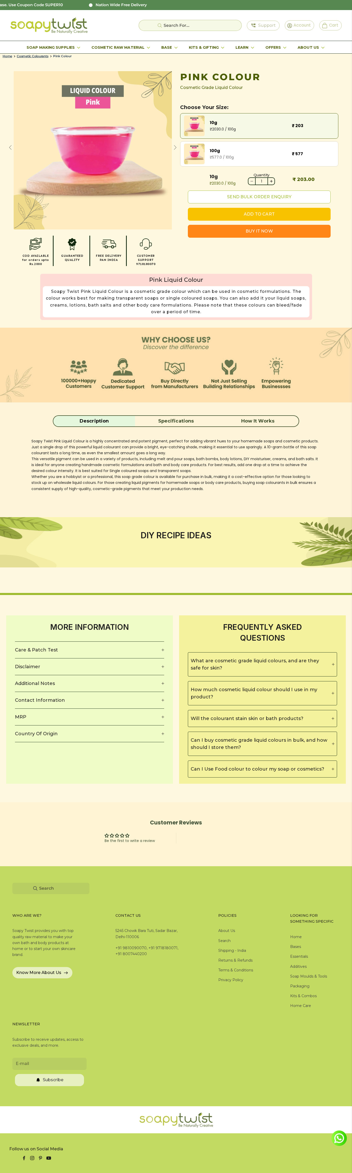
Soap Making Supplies (51, 47)
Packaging (299, 986)
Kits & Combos (303, 996)
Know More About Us (38, 972)
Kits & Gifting (204, 47)
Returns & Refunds (235, 960)
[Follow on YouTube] (48, 1158)
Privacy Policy (230, 980)
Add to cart (259, 214)
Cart (331, 25)
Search (224, 940)
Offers (273, 47)
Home (7, 56)
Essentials (299, 956)
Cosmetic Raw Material (118, 47)
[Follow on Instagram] (32, 1158)
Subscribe (53, 1079)
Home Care (300, 1005)
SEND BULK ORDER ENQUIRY (259, 196)
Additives (298, 966)
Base (166, 47)
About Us (308, 47)
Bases (295, 946)
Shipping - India (232, 950)
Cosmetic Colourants (32, 56)
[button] (94, 421)
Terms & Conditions (235, 970)
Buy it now (259, 231)
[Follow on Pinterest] (40, 1158)
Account (300, 25)
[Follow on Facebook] (24, 1158)
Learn (242, 47)
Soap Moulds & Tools (308, 976)
